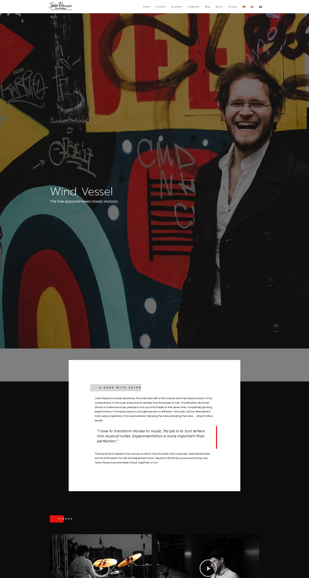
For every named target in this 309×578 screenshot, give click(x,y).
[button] (101, 568)
